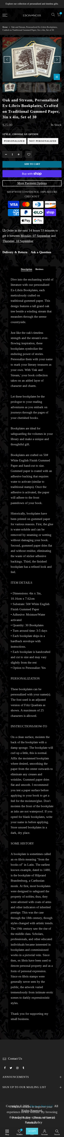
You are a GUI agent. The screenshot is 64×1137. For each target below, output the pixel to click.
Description (26, 269)
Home (5, 27)
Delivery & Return (14, 252)
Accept (32, 1131)
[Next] (57, 59)
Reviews (39, 269)
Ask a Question (41, 252)
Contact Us (15, 1058)
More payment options (32, 183)
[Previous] (7, 59)
